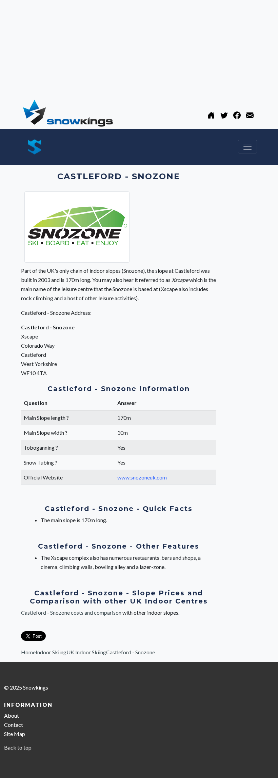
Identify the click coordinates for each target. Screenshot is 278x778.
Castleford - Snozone (130, 652)
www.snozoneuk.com (142, 477)
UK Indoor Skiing (86, 652)
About (11, 715)
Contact (13, 724)
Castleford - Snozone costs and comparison (71, 612)
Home (28, 652)
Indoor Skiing (51, 652)
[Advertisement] (139, 47)
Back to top (18, 747)
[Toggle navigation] (247, 146)
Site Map (14, 734)
